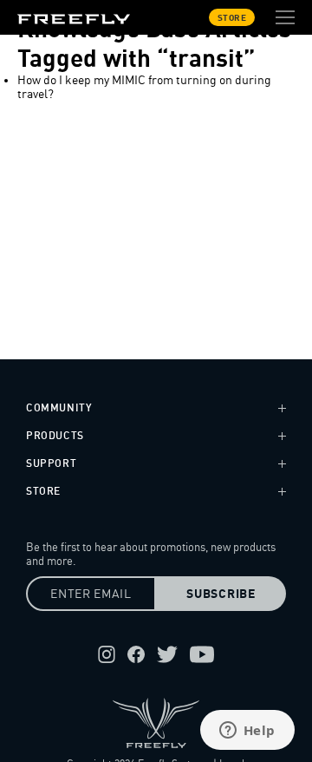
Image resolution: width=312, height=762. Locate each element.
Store (232, 17)
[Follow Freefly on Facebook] (136, 654)
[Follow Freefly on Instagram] (106, 654)
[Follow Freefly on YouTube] (202, 654)
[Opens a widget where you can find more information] (247, 731)
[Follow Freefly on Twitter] (167, 654)
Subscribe (220, 594)
